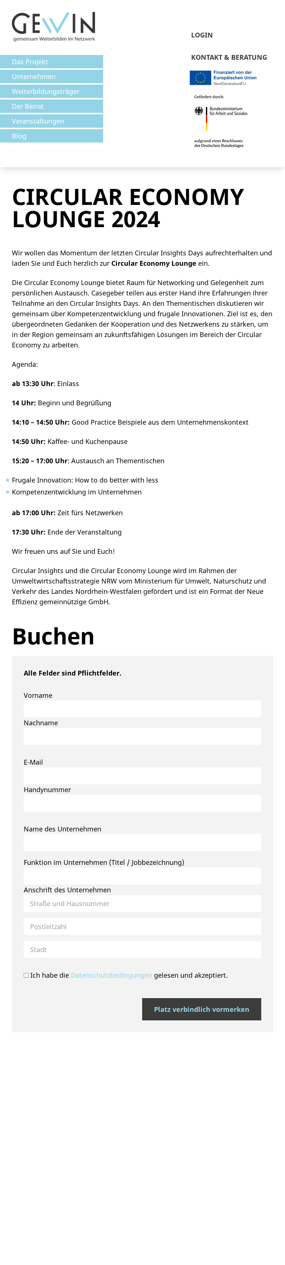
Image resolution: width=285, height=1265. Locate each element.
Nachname (41, 722)
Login (202, 34)
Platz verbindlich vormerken (201, 1009)
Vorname (38, 695)
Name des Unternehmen (62, 828)
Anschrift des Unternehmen (67, 889)
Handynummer (47, 789)
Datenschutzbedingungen (111, 975)
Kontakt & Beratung (229, 57)
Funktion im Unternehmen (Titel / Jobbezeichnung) (104, 862)
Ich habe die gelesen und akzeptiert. (128, 975)
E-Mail (33, 762)
